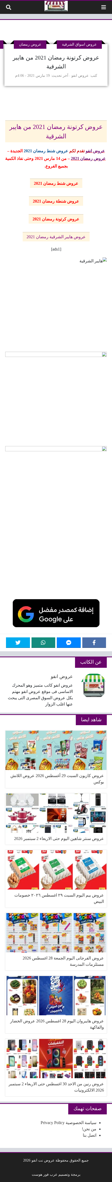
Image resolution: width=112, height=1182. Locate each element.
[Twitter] (18, 642)
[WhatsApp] (43, 642)
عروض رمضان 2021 (88, 158)
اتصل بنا (89, 1135)
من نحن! (89, 1129)
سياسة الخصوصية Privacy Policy (68, 1122)
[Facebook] (94, 642)
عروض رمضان (30, 44)
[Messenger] (69, 642)
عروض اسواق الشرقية (79, 44)
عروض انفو (80, 75)
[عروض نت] (56, 6)
